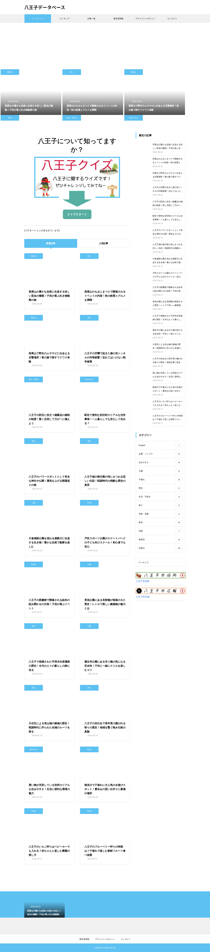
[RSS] (26, 947)
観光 (33, 441)
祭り (71, 72)
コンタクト (172, 18)
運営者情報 (118, 18)
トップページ (38, 18)
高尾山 (9, 72)
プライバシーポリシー (145, 18)
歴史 (10, 118)
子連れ (89, 503)
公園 (33, 503)
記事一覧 (91, 18)
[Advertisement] (105, 44)
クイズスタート (77, 214)
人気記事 (103, 243)
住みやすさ (133, 118)
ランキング (65, 18)
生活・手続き (72, 118)
